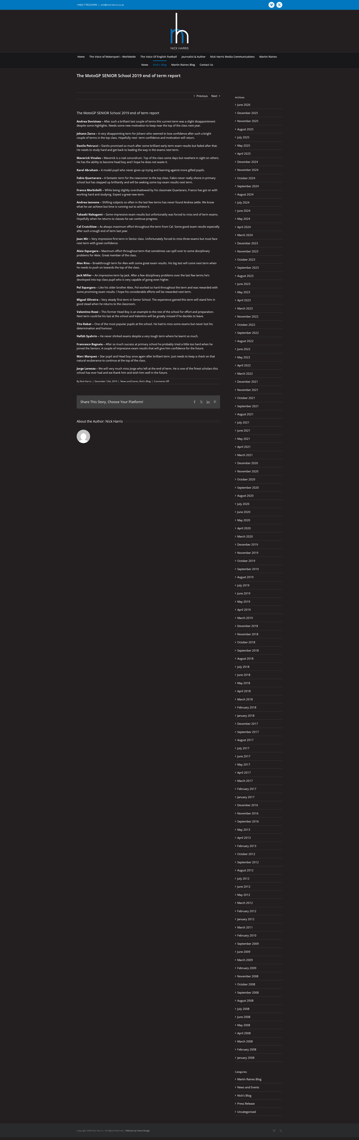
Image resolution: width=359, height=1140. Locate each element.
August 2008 (245, 1000)
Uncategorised (246, 1112)
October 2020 (246, 479)
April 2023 (244, 300)
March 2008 (245, 1041)
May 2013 (243, 829)
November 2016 (247, 813)
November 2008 (247, 976)
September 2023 (248, 267)
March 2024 (245, 235)
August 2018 (245, 658)
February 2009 (246, 968)
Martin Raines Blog (249, 1079)
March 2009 (245, 960)
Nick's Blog (145, 381)
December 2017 (247, 723)
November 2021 (247, 390)
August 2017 (245, 740)
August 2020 (245, 495)
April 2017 (244, 772)
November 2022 (247, 316)
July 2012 (243, 878)
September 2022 (248, 333)
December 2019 (247, 544)
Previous (202, 96)
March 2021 (245, 455)
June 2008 (243, 1017)
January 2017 (245, 797)
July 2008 (243, 1009)
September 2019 (248, 569)
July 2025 (243, 137)
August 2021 (245, 414)
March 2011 (245, 927)
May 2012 (243, 895)
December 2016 (247, 805)
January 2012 (245, 919)
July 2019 (243, 585)
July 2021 (243, 422)
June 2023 (243, 284)
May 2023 (243, 292)
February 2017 (246, 789)
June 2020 (243, 512)
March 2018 (245, 699)
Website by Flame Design (138, 1130)
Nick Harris (85, 381)
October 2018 (246, 642)
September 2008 (248, 992)
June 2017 (243, 756)
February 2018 (246, 707)
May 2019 (243, 601)
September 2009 (248, 943)
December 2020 (247, 463)
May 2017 (243, 764)
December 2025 (247, 113)
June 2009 (243, 952)
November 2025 (247, 121)
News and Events (129, 381)
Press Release (246, 1103)
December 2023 (247, 243)
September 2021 (248, 406)
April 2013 (244, 838)
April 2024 (244, 227)
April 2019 (244, 609)
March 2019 (245, 618)
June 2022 (243, 349)
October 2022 (246, 325)
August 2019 (245, 577)
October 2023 (246, 259)
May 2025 (243, 145)
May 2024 (243, 219)
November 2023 (247, 251)
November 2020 (247, 471)
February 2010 (246, 935)
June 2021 (243, 430)
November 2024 (247, 170)
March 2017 (245, 781)
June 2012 (243, 886)
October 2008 (246, 984)
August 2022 (245, 341)
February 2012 (246, 911)
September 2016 (248, 821)
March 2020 (245, 536)
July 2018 (243, 667)
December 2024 (247, 162)
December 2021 (247, 381)
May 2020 (243, 520)
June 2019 (243, 593)
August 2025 (245, 129)
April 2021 (244, 447)
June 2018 (243, 675)
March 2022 (245, 373)
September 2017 (248, 732)
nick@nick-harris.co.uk (112, 4)
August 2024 (245, 194)
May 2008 (243, 1025)
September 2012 (248, 862)
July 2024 (243, 202)
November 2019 (247, 553)
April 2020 (244, 528)
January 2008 (245, 1057)
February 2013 (246, 846)
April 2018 (244, 691)
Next (214, 96)
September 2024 (248, 186)
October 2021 (246, 398)
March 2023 (245, 308)
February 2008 (246, 1049)
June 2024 (243, 210)
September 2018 (248, 650)
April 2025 (244, 153)
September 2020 (248, 487)
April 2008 (244, 1033)
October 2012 (246, 854)
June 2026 (243, 105)
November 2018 (247, 634)
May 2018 (243, 683)
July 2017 (243, 748)
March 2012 (245, 903)
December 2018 (247, 626)
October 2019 (246, 561)
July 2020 (243, 504)
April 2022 (244, 365)
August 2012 (245, 870)
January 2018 (245, 715)
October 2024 (246, 178)
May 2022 (243, 357)
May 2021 (243, 439)
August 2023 (245, 276)
